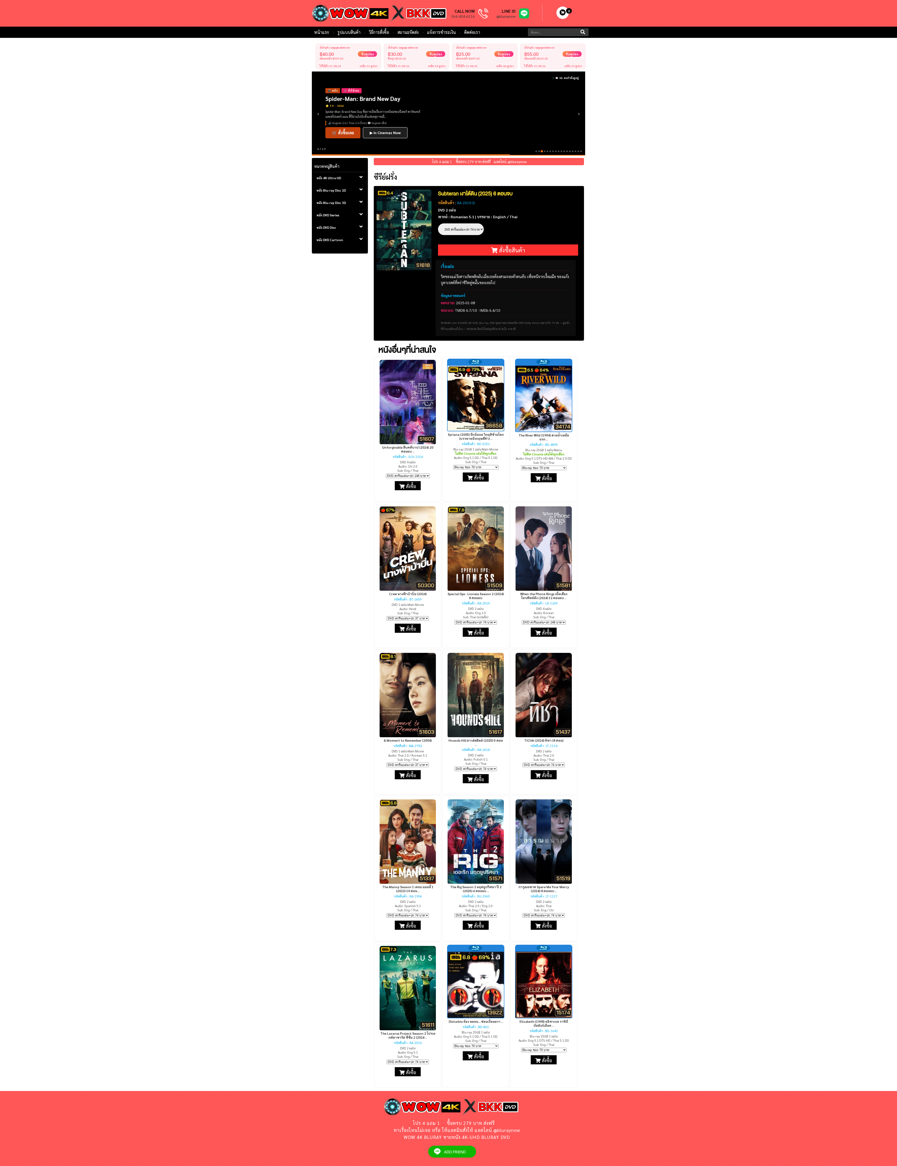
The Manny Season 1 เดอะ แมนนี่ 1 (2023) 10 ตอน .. (408, 889)
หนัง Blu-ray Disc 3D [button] (331, 202)
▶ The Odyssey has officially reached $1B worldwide (375, 139)
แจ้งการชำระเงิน (441, 32)
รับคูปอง (367, 54)
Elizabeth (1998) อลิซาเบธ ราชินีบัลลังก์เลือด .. (544, 1023)
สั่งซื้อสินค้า (511, 250)
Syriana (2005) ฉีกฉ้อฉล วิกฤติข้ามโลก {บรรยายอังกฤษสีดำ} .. (476, 436)
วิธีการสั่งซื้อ (379, 32)
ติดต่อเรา (472, 32)
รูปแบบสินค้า (349, 32)
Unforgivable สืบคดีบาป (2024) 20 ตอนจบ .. (407, 449)
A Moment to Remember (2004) (408, 740)
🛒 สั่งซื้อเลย (343, 126)
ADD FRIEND (455, 1151)
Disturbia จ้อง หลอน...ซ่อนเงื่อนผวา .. (476, 1021)
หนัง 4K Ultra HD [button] (329, 178)
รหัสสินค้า (446, 202)
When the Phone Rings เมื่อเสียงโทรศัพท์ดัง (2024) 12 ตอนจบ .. (543, 596)
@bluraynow (506, 16)
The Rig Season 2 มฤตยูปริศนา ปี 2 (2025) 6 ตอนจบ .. (476, 889)
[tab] (340, 178)
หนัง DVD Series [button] (328, 215)
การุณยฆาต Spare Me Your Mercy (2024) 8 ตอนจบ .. (544, 889)
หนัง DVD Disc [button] (326, 227)
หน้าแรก (321, 32)
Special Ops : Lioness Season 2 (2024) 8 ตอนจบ (476, 596)
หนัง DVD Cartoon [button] (330, 240)
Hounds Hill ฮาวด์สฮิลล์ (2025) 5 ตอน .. (475, 742)
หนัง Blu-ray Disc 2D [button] (331, 190)
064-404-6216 (463, 16)
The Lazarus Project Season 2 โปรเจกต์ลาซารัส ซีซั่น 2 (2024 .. (407, 1035)
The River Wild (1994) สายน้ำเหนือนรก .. (544, 437)
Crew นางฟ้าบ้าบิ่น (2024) (408, 594)
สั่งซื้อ (410, 486)
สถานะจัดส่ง (408, 32)
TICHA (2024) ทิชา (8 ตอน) (543, 740)
